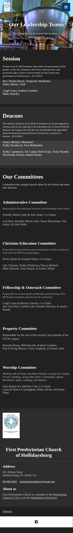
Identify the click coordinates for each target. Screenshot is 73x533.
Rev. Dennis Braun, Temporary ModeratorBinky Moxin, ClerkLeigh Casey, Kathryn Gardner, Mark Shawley (26, 87)
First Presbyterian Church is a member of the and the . (35, 496)
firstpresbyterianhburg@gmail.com (37, 481)
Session (11, 58)
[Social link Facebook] (36, 522)
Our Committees (23, 176)
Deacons (13, 115)
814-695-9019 (10, 481)
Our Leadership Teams (36, 24)
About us (9, 489)
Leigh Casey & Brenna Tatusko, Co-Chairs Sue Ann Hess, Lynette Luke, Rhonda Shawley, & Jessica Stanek (35, 302)
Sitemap (7, 511)
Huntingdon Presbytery (44, 497)
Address (9, 466)
